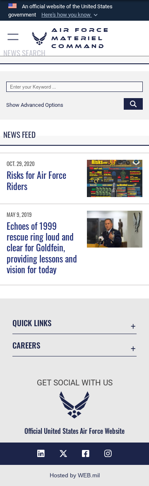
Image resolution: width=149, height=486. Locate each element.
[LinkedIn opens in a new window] (41, 454)
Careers (26, 345)
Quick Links (31, 323)
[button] (70, 15)
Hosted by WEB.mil (75, 475)
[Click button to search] (133, 103)
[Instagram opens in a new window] (108, 454)
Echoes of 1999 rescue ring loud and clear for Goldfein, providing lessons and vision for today (42, 247)
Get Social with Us (75, 382)
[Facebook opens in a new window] (85, 454)
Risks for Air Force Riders (36, 180)
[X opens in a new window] (63, 454)
